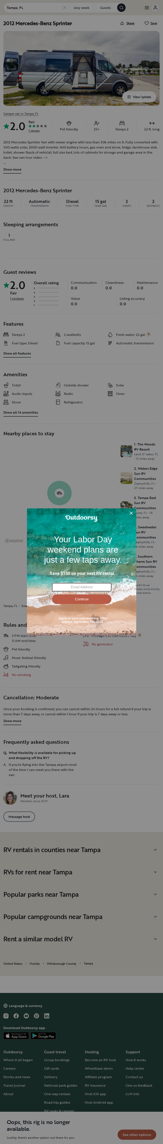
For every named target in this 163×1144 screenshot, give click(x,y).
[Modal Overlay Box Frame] (81, 572)
